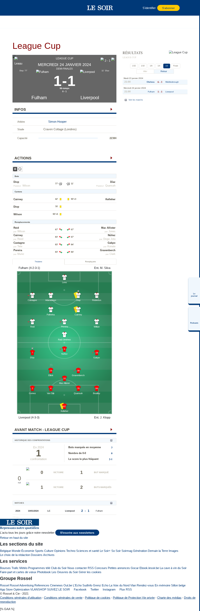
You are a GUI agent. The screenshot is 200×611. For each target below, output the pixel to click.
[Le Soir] (100, 8)
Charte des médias (169, 597)
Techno (70, 550)
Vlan (133, 585)
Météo (23, 568)
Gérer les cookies (90, 572)
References (41, 585)
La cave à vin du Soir (173, 568)
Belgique (5, 550)
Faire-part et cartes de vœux (18, 572)
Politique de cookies (97, 597)
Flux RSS (125, 589)
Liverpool (89, 97)
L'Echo (77, 585)
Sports (39, 550)
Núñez (111, 235)
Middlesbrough (172, 82)
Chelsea (150, 82)
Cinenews (56, 585)
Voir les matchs (136, 100)
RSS (91, 568)
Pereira (17, 250)
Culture (48, 550)
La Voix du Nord (119, 585)
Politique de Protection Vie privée (134, 597)
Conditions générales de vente (63, 597)
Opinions (59, 550)
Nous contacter (77, 568)
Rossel (4, 585)
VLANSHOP (38, 589)
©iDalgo (16, 517)
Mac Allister (108, 227)
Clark (112, 253)
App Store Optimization (14, 589)
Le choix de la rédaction (15, 555)
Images (173, 550)
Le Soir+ (105, 550)
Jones (112, 231)
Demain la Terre (158, 550)
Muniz (20, 253)
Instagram (109, 589)
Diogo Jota (109, 238)
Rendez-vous (145, 585)
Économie (27, 550)
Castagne (19, 242)
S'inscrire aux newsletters (77, 532)
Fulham (39, 97)
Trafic (15, 568)
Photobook (44, 572)
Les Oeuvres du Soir (65, 572)
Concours (101, 568)
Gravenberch (107, 250)
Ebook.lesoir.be (149, 568)
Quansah (110, 185)
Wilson (26, 185)
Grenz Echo (100, 585)
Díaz (112, 181)
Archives (48, 555)
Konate (111, 246)
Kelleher (110, 199)
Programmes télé (39, 568)
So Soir (116, 550)
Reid (16, 227)
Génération (140, 550)
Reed (20, 238)
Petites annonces (119, 568)
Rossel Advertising (22, 585)
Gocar (135, 568)
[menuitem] (194, 290)
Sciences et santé (87, 550)
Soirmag (126, 550)
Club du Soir (59, 568)
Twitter (94, 589)
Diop (16, 181)
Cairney (18, 199)
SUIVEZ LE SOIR (58, 589)
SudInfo (87, 585)
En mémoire (162, 585)
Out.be (67, 585)
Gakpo (111, 242)
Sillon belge (178, 585)
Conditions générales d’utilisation (20, 597)
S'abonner (168, 8)
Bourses (5, 568)
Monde (16, 550)
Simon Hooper (57, 121)
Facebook (80, 589)
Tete (19, 246)
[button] (25, 8)
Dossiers (36, 555)
